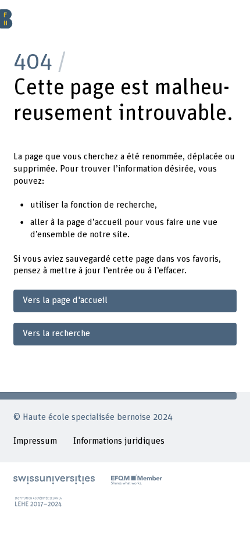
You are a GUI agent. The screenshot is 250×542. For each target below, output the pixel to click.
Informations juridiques (119, 441)
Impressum (35, 441)
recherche (135, 205)
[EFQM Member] (136, 479)
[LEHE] (38, 502)
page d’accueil (94, 222)
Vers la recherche (56, 333)
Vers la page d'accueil (65, 300)
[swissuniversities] (54, 479)
